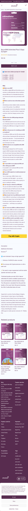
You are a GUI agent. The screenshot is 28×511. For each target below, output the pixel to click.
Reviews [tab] (4, 251)
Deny (14, 501)
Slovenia (8, 306)
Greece (23, 298)
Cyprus (14, 296)
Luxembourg (9, 302)
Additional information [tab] (7, 249)
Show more (3, 345)
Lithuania (3, 302)
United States (4, 432)
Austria (14, 294)
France (15, 298)
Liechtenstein (22, 300)
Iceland (7, 300)
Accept (14, 497)
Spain (11, 306)
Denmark (3, 298)
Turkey (2, 308)
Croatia (10, 296)
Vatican (14, 308)
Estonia (7, 298)
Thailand (3, 438)
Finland (11, 298)
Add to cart (14, 66)
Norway (6, 304)
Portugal (15, 304)
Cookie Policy (12, 508)
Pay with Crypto (14, 236)
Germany (19, 298)
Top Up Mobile (4, 453)
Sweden (15, 306)
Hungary (3, 300)
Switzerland (20, 306)
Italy (14, 300)
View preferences (14, 505)
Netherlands (18, 302)
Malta (13, 302)
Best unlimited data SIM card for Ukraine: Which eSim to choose (6, 395)
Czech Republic (19, 296)
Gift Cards (3, 456)
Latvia (16, 300)
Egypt (2, 435)
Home (2, 9)
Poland (10, 304)
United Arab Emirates (6, 429)
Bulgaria (22, 294)
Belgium (18, 294)
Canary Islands (4, 296)
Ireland (10, 300)
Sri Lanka (3, 441)
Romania (19, 304)
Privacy (16, 508)
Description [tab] (4, 246)
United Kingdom (8, 308)
